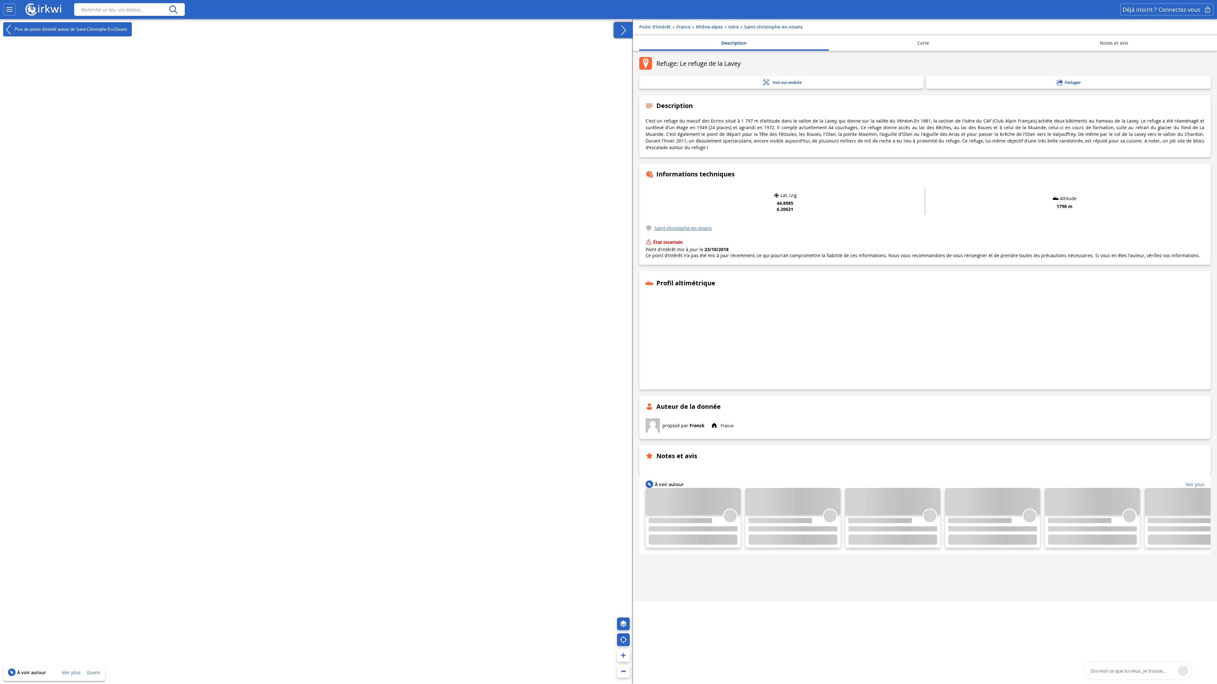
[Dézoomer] (623, 671)
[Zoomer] (623, 655)
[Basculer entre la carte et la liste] (623, 30)
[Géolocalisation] (623, 639)
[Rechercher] (173, 9)
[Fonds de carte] (623, 624)
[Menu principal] (9, 9)
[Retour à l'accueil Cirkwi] (43, 9)
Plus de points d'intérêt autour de (70, 29)
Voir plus (71, 672)
